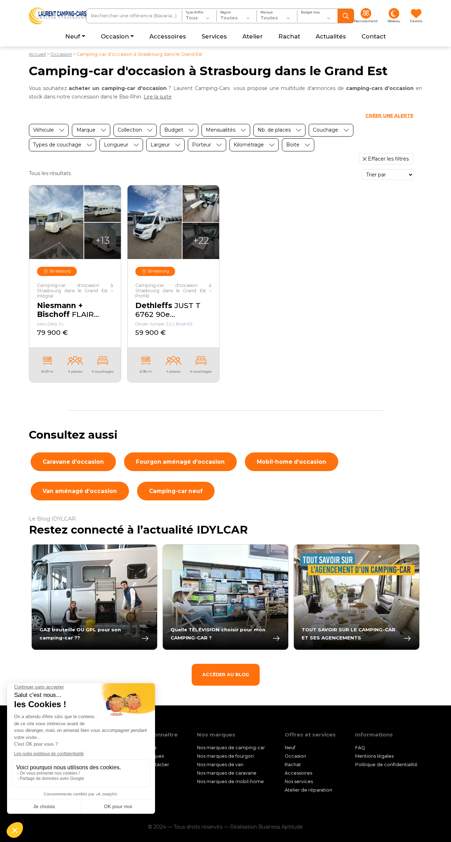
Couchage (325, 130)
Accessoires (298, 773)
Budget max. (310, 12)
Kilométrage (249, 145)
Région (225, 12)
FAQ (360, 747)
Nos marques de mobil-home (230, 781)
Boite (292, 145)
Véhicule (43, 130)
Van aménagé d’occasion (80, 491)
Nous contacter (151, 764)
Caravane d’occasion (73, 461)
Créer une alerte (389, 115)
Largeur (160, 145)
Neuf (290, 747)
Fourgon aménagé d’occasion (180, 461)
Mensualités (220, 130)
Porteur (201, 145)
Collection (130, 130)
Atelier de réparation (308, 790)
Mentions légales (374, 756)
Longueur (116, 145)
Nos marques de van (220, 764)
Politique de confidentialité (386, 764)
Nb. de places (274, 130)
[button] (158, 97)
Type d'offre (194, 12)
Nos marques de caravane (227, 773)
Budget (173, 130)
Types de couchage (57, 145)
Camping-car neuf (176, 491)
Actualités (145, 747)
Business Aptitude (280, 827)
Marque (266, 12)
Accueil (37, 54)
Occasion (61, 54)
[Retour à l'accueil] (57, 15)
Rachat (293, 764)
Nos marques (149, 756)
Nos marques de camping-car (231, 747)
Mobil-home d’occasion (291, 461)
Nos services (299, 781)
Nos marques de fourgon (225, 756)
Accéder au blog (225, 674)
